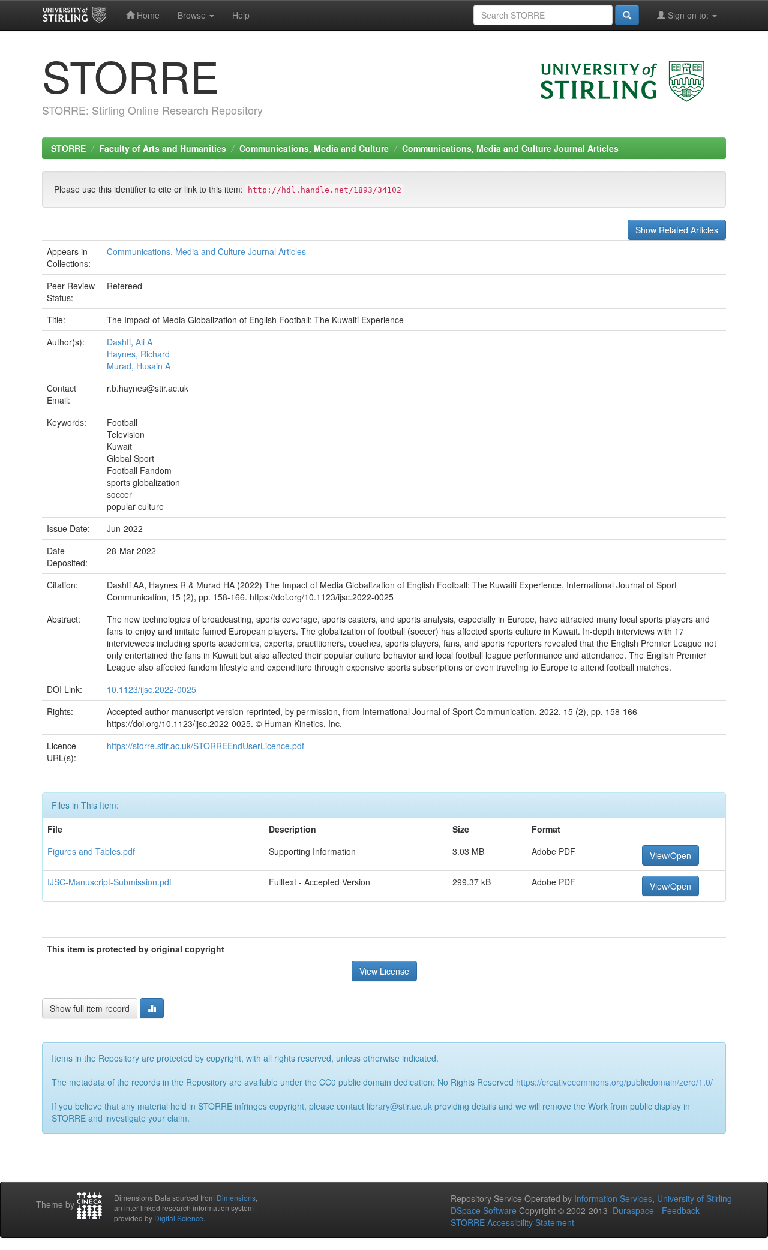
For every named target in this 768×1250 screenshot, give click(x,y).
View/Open (670, 855)
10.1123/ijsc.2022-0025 (151, 689)
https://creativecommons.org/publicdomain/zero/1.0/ (614, 1082)
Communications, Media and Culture (314, 148)
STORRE (68, 148)
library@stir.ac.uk (399, 1106)
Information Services (613, 1198)
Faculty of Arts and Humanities (162, 148)
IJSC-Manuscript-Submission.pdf (109, 882)
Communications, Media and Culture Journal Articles (510, 148)
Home (147, 15)
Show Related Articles (676, 230)
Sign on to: (688, 15)
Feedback (681, 1210)
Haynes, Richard (138, 354)
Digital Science (178, 1218)
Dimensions (236, 1197)
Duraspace (633, 1210)
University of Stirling (694, 1198)
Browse (193, 15)
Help (241, 15)
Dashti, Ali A (129, 342)
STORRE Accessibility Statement (512, 1222)
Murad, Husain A (138, 366)
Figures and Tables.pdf (91, 851)
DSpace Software (484, 1210)
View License (384, 971)
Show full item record (90, 1008)
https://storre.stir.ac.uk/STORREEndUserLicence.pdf (205, 746)
